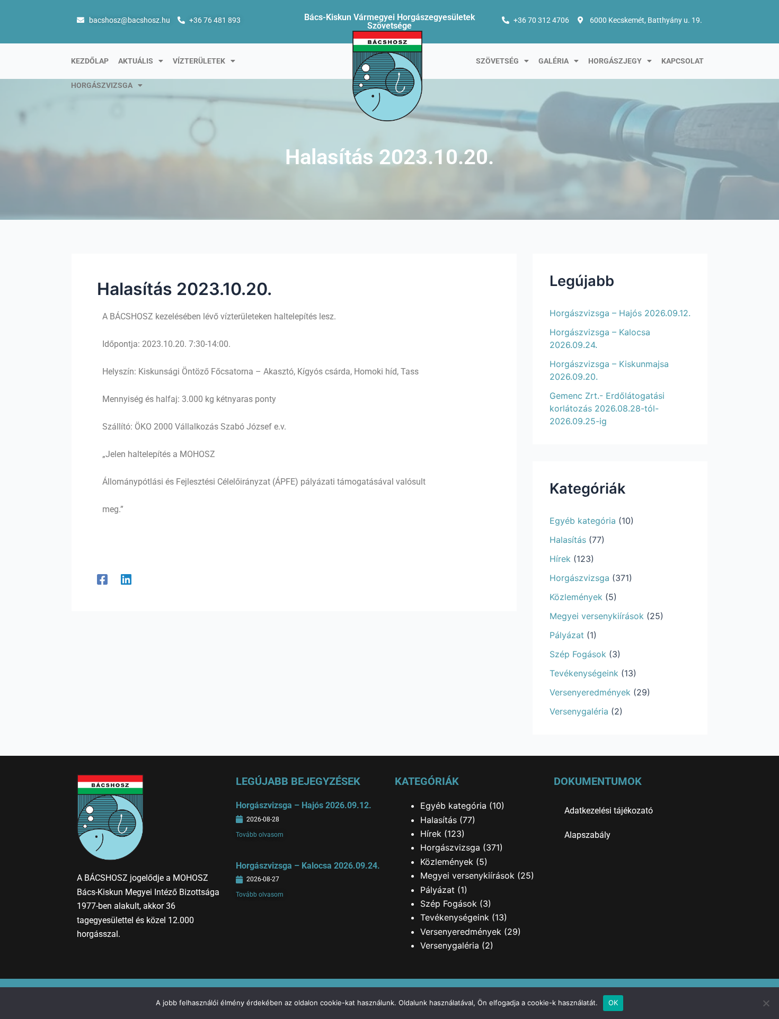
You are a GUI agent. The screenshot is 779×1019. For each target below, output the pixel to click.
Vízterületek (199, 61)
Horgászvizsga (101, 85)
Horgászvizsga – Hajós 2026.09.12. (620, 313)
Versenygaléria (579, 711)
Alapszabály (587, 835)
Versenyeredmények (590, 692)
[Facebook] (102, 579)
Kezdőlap (90, 61)
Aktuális (135, 61)
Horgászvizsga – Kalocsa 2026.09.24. (308, 866)
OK (613, 1002)
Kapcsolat (682, 61)
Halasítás (568, 539)
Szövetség (497, 61)
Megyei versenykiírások (597, 616)
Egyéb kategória (583, 520)
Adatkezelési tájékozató (608, 811)
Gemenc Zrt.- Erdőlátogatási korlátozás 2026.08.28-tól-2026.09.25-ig (607, 408)
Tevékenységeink (584, 673)
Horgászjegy (615, 61)
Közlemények (576, 597)
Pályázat (567, 635)
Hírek (560, 558)
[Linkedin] (126, 579)
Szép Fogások (578, 654)
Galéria (553, 61)
